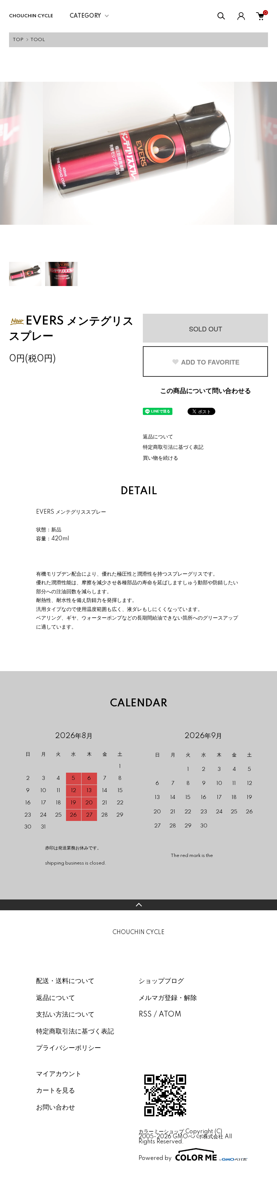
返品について (158, 437)
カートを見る (55, 1090)
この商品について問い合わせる (205, 391)
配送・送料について (65, 981)
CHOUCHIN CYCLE (35, 16)
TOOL (37, 39)
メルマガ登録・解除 (167, 998)
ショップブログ (161, 981)
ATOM (170, 1014)
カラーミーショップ (161, 1132)
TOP (18, 39)
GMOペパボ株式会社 (198, 1137)
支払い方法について (65, 1014)
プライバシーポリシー (68, 1048)
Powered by (155, 1158)
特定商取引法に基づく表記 (173, 447)
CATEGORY (85, 16)
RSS (145, 1014)
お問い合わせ (55, 1107)
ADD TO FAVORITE (210, 362)
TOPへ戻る (138, 904)
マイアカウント (59, 1074)
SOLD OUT (205, 328)
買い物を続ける (160, 458)
